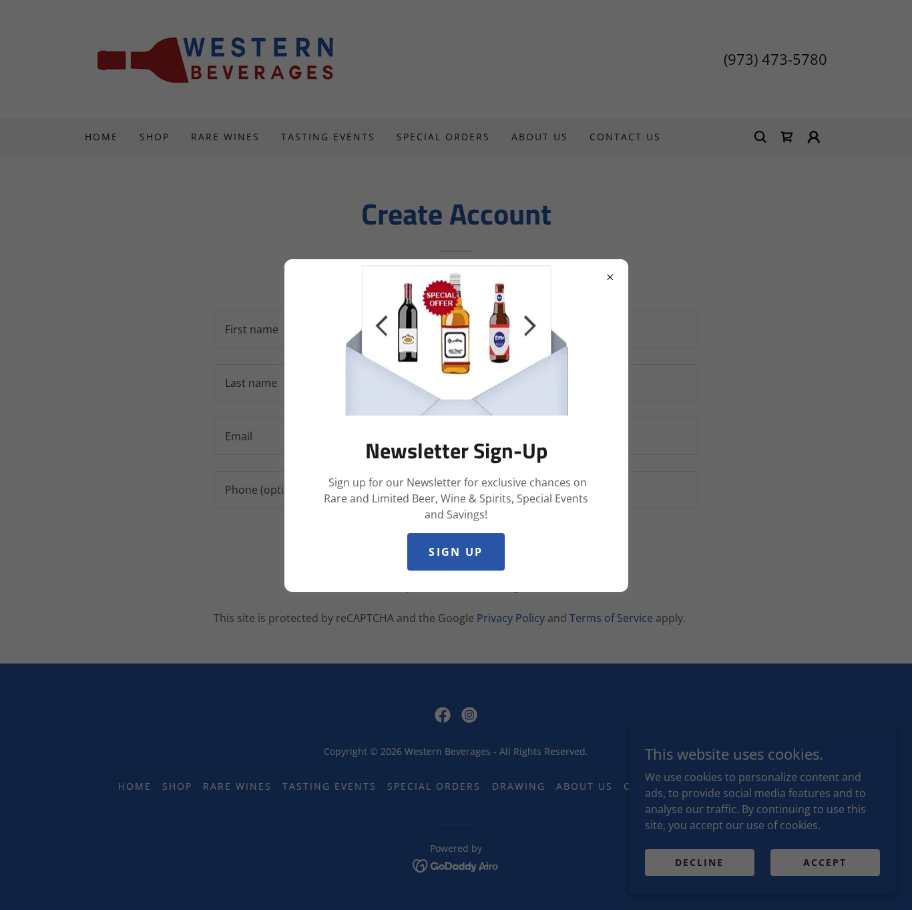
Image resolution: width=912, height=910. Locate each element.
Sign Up (456, 552)
